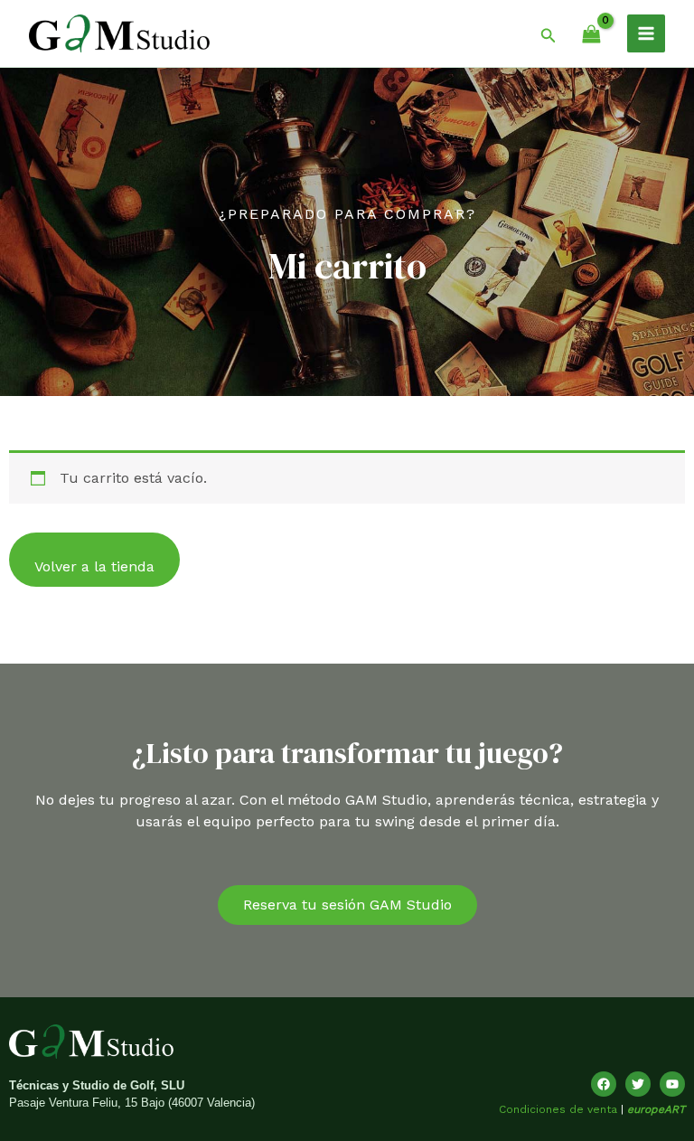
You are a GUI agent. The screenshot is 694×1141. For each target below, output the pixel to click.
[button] (548, 33)
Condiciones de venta (558, 1109)
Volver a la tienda (94, 566)
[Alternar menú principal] (646, 33)
